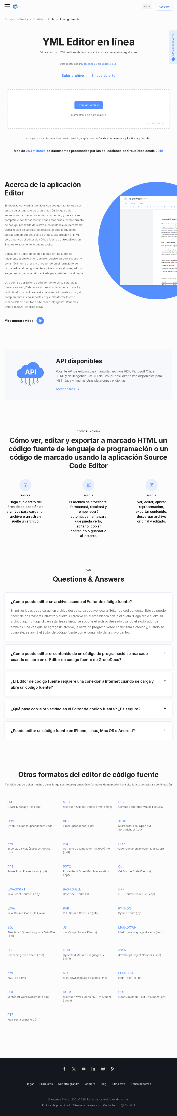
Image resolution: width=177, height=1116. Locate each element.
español (130, 1105)
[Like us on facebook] (64, 1069)
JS (65, 927)
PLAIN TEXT (126, 973)
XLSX (122, 821)
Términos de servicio (86, 1105)
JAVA (11, 908)
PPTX (67, 866)
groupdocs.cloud (107, 64)
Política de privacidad (138, 138)
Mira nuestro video (19, 321)
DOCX (67, 992)
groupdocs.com (87, 64)
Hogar (30, 1083)
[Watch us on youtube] (83, 1069)
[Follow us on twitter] (74, 1069)
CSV (121, 802)
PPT (11, 866)
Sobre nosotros (141, 1083)
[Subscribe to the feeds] (113, 1069)
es (145, 6)
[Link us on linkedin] (93, 1069)
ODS (11, 821)
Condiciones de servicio (112, 138)
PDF (66, 844)
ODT (121, 992)
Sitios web (118, 1083)
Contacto (109, 1105)
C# (120, 866)
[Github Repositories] (103, 1069)
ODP (121, 844)
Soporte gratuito (68, 1083)
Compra (90, 1083)
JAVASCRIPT (17, 889)
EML (10, 802)
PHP (66, 908)
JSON (122, 950)
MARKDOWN (127, 927)
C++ (121, 889)
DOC (11, 992)
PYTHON (124, 908)
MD (65, 973)
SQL (10, 927)
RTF (10, 1014)
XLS (66, 821)
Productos (46, 1083)
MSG (66, 802)
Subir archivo (73, 76)
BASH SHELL (72, 889)
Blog (103, 1083)
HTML (67, 950)
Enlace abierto (103, 76)
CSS (11, 950)
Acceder (164, 6)
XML (11, 844)
